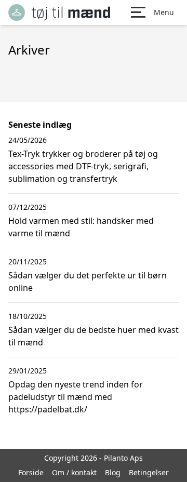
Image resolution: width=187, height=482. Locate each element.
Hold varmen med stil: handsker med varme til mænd (81, 227)
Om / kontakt (74, 472)
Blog (113, 472)
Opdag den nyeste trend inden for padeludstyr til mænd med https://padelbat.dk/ (75, 397)
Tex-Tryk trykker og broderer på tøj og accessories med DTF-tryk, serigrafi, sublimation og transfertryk (83, 166)
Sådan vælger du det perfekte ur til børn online (87, 281)
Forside (31, 472)
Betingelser (149, 472)
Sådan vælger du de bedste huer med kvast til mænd (93, 336)
